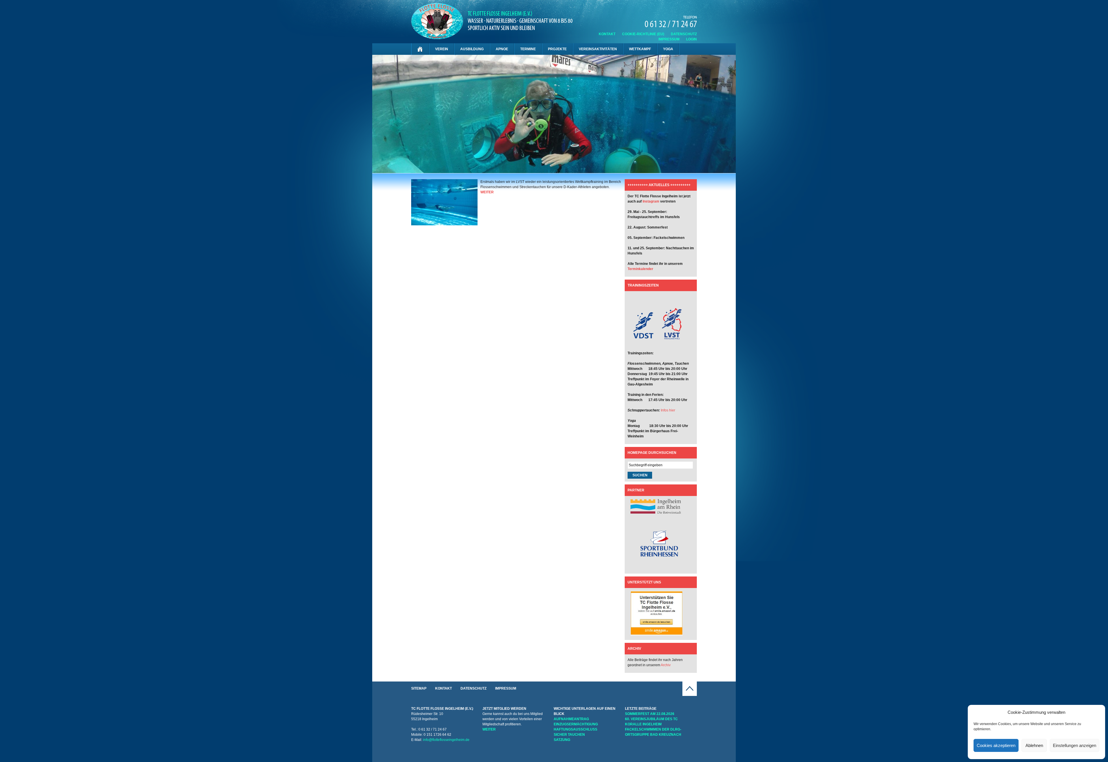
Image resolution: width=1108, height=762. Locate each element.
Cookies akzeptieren (996, 745)
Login (691, 39)
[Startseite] (420, 49)
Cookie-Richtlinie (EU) (643, 34)
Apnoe (502, 49)
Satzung (562, 740)
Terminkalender (640, 269)
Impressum (669, 39)
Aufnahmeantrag (571, 719)
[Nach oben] (689, 695)
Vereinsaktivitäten (598, 49)
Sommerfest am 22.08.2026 (649, 714)
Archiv (666, 665)
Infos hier (668, 410)
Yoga (668, 49)
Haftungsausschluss (575, 729)
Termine (528, 49)
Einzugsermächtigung (576, 724)
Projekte (557, 49)
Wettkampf (640, 49)
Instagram (651, 201)
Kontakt (607, 34)
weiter (487, 192)
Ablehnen (1034, 745)
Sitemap (418, 688)
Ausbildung (472, 49)
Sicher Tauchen (569, 735)
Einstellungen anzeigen (1074, 745)
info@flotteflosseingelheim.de (446, 740)
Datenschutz (684, 34)
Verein (441, 49)
